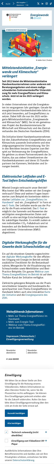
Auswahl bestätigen (16, 413)
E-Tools (10, 205)
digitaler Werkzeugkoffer (19, 256)
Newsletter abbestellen (32, 351)
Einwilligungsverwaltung (20, 339)
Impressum (12, 336)
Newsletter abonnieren (11, 351)
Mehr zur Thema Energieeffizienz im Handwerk (27, 317)
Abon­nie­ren (20, 5)
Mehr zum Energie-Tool (21, 321)
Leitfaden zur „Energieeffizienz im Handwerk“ (24, 201)
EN (27, 5)
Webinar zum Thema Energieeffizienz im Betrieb (25, 273)
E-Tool (40, 208)
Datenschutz (27, 336)
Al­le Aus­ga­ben (21, 2)
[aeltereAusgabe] (2, 3)
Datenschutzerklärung (23, 459)
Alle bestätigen (14, 423)
